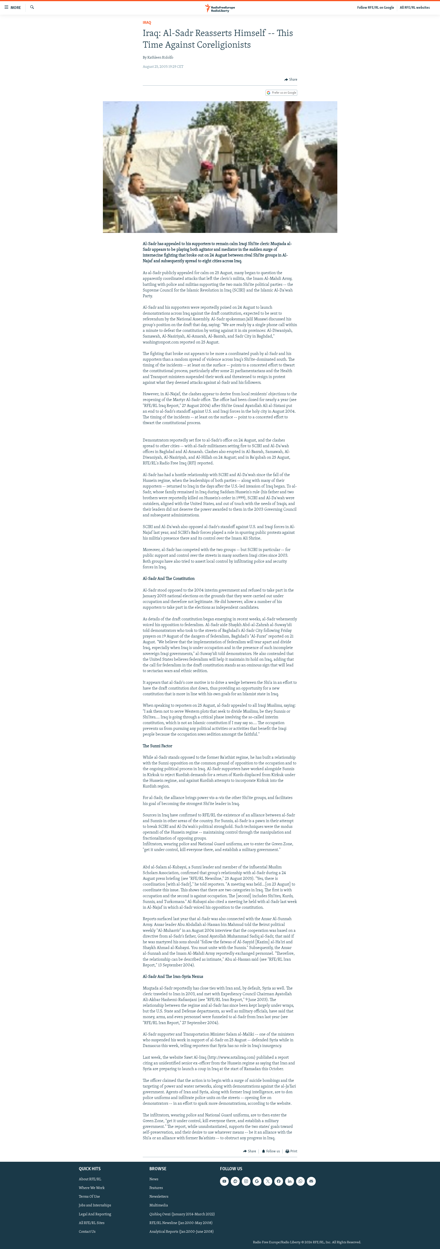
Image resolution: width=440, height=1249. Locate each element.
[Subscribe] (311, 1181)
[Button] (290, 80)
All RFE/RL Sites (91, 1223)
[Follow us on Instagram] (246, 1181)
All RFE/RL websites (415, 8)
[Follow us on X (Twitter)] (268, 1181)
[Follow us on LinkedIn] (289, 1181)
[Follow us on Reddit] (235, 1181)
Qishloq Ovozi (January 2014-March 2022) (182, 1214)
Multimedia (158, 1206)
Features (156, 1188)
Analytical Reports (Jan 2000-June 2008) (181, 1232)
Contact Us (87, 1232)
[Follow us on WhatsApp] (300, 1181)
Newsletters (158, 1197)
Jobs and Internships (95, 1206)
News (153, 1179)
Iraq (147, 23)
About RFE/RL (90, 1179)
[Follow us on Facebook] (278, 1181)
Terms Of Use (89, 1197)
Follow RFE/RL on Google (375, 8)
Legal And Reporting (95, 1214)
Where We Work (92, 1188)
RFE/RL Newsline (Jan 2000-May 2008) (181, 1223)
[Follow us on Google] (257, 1181)
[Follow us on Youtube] (224, 1181)
